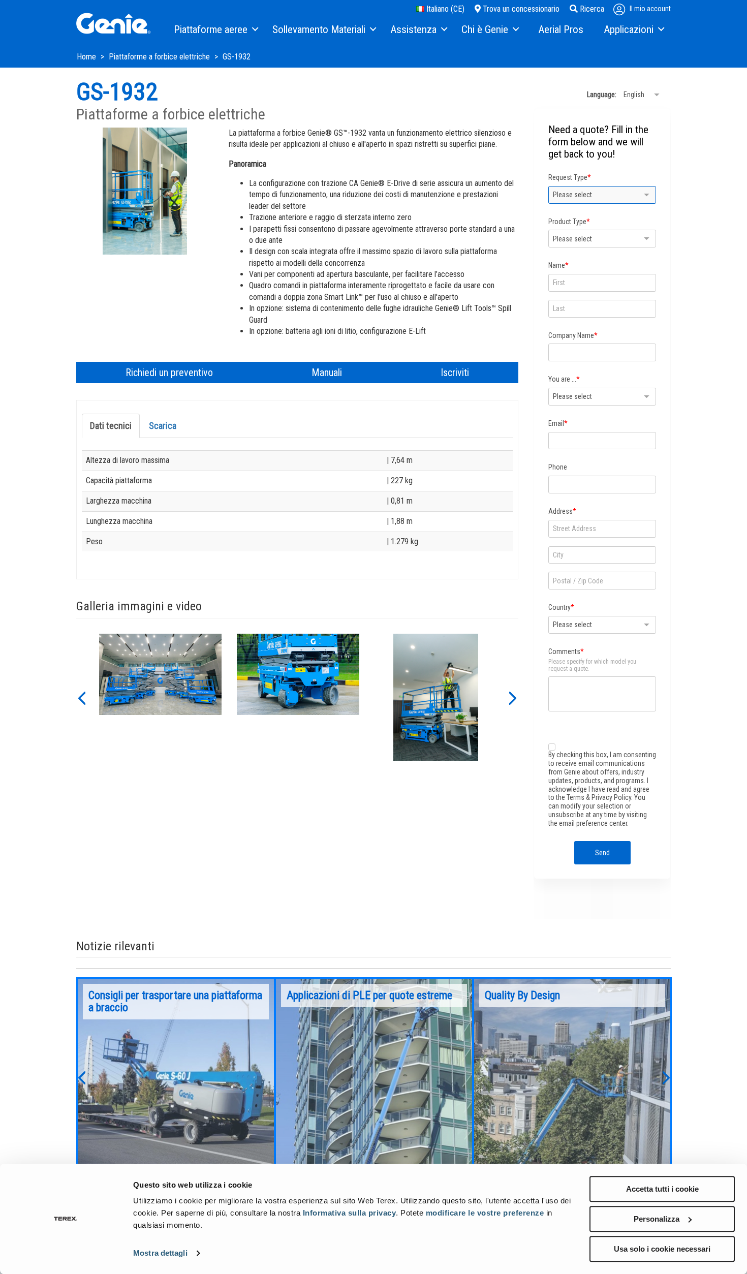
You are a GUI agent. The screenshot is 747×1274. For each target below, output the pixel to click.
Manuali (327, 372)
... (176, 1077)
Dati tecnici (111, 425)
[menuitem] (215, 30)
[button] (81, 697)
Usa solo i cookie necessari (662, 1249)
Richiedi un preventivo (169, 372)
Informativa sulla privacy (349, 1212)
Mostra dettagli (160, 1253)
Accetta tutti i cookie (662, 1189)
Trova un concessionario (520, 9)
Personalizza (656, 1219)
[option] (160, 697)
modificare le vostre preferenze (485, 1212)
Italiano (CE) (444, 9)
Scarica (162, 425)
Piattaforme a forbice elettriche (160, 56)
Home (87, 56)
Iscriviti (455, 372)
